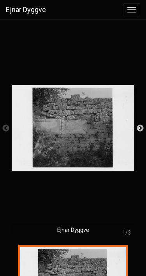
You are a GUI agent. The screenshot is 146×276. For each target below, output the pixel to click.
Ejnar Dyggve (26, 9)
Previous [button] (6, 128)
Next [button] (140, 128)
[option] (73, 132)
